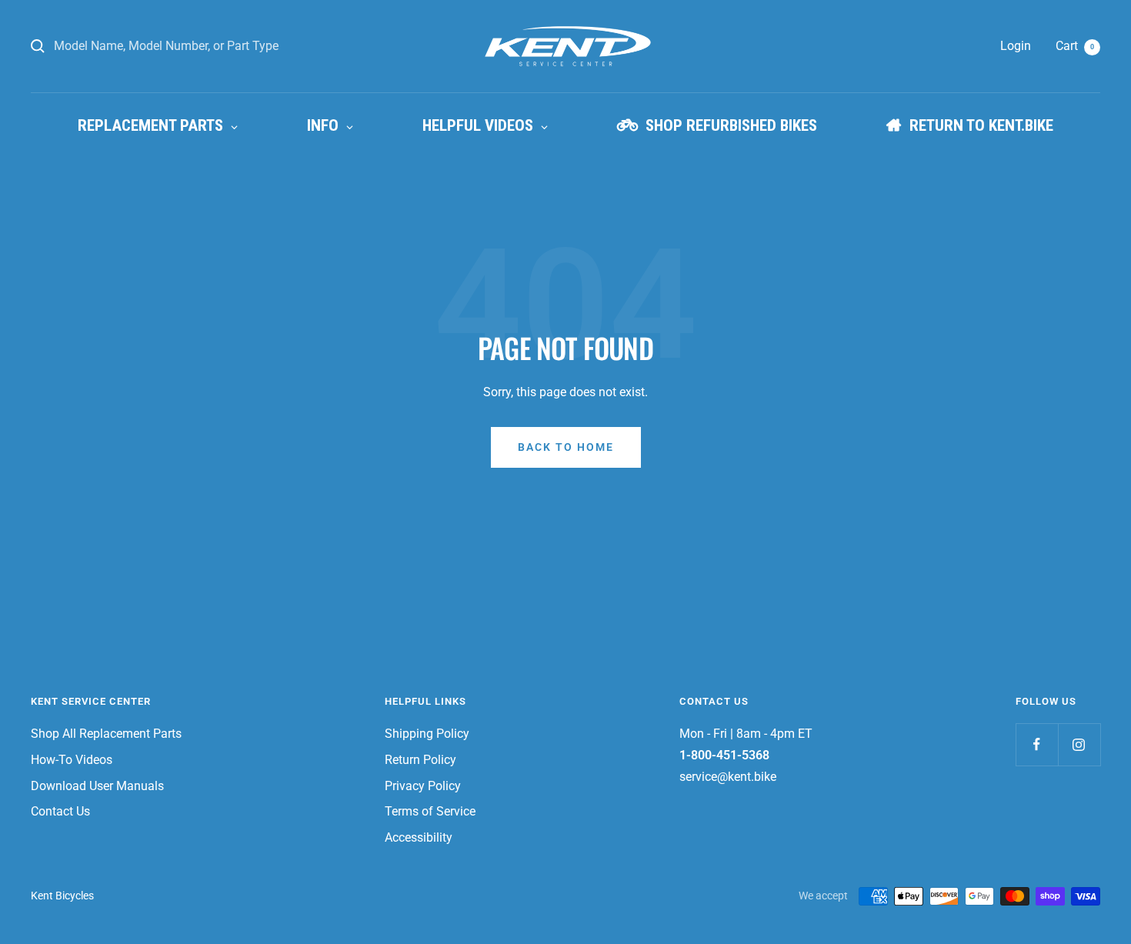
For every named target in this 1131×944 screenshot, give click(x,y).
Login (1015, 45)
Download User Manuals (97, 786)
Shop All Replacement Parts (106, 733)
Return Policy (420, 759)
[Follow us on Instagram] (1079, 744)
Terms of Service (430, 811)
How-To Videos (71, 759)
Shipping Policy (427, 733)
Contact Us (60, 811)
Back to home (566, 447)
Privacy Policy (423, 786)
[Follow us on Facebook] (1037, 744)
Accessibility (418, 837)
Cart (1075, 45)
